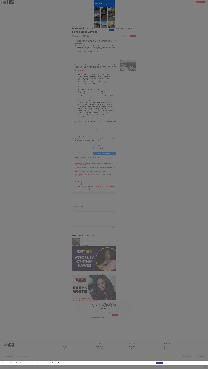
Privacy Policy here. (61, 362)
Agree (160, 362)
